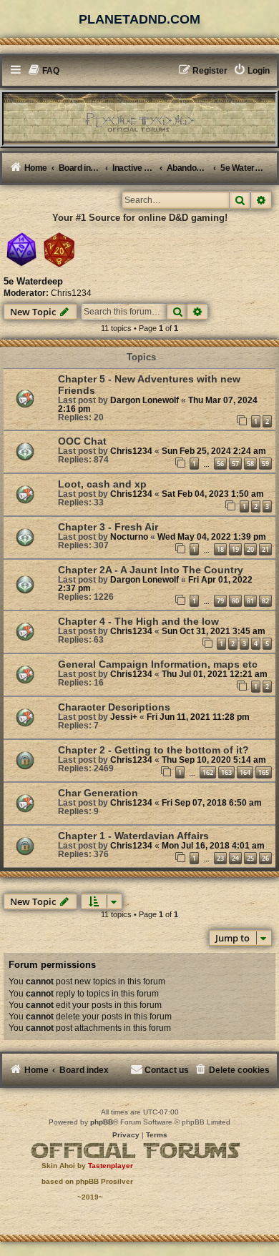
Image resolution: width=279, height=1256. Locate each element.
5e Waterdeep (33, 282)
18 (220, 549)
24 (235, 858)
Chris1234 (71, 293)
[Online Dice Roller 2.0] (21, 249)
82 (265, 600)
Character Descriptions (114, 707)
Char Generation (98, 792)
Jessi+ (123, 717)
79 (220, 600)
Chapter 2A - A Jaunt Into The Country (150, 569)
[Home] (139, 118)
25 (250, 858)
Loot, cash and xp (102, 484)
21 (265, 549)
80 (235, 600)
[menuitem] (44, 71)
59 (265, 463)
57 (235, 463)
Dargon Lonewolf (144, 400)
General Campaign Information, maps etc (158, 664)
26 (265, 858)
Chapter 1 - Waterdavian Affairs (133, 835)
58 (250, 463)
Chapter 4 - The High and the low (138, 621)
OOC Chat (82, 441)
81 (250, 600)
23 (220, 858)
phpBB (101, 1122)
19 (235, 549)
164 (245, 772)
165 (263, 772)
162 (207, 772)
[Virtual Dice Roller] (59, 249)
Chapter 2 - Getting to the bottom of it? (153, 750)
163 (226, 772)
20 (250, 549)
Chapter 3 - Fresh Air (108, 527)
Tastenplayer (110, 1166)
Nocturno (129, 537)
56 (220, 463)
